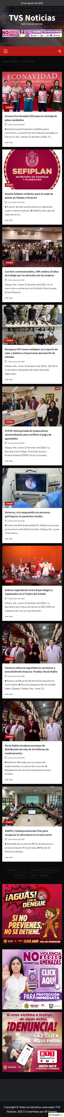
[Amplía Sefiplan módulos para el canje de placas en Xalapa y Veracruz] (32, 169)
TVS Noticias (32, 18)
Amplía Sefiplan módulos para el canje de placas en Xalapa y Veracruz (29, 196)
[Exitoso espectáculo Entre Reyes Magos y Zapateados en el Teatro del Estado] (32, 566)
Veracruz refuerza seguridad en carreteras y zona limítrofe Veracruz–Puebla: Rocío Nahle (31, 670)
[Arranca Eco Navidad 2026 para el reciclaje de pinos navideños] (32, 92)
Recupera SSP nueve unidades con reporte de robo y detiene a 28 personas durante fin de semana (31, 353)
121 (38, 870)
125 (16, 875)
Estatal (9, 107)
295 (33, 875)
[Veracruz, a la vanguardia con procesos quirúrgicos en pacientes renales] (32, 488)
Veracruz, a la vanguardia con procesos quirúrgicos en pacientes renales (27, 514)
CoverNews (32, 1111)
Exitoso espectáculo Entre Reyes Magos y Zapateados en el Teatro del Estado (29, 592)
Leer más (9, 142)
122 (44, 870)
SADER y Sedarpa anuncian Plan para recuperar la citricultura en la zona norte (28, 833)
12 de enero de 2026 (16, 202)
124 (56, 870)
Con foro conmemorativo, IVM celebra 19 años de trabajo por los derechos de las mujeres (32, 273)
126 (22, 875)
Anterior (12, 870)
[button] (5, 51)
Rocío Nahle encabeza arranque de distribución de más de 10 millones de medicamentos (27, 749)
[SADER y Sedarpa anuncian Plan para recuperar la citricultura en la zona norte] (32, 806)
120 (33, 870)
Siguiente (43, 875)
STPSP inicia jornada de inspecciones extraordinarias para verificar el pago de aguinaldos (28, 435)
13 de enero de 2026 (16, 124)
